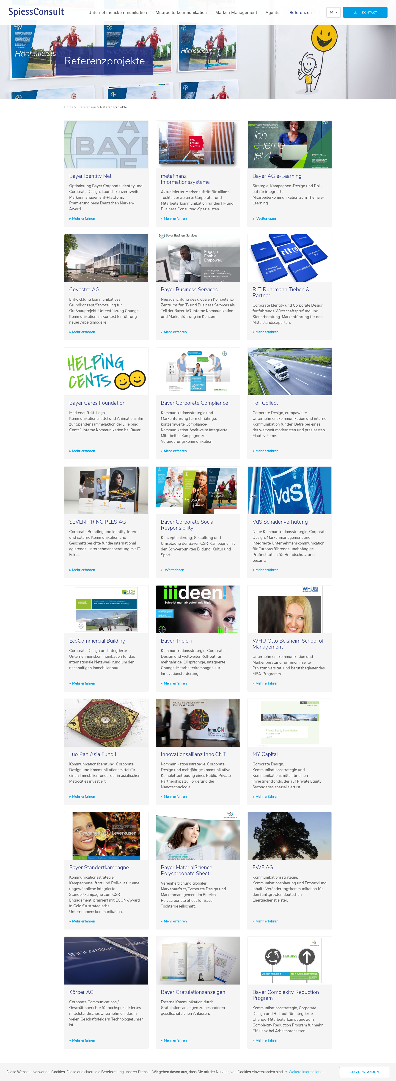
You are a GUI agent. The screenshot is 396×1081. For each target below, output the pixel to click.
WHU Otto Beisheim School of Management (288, 643)
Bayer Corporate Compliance (194, 403)
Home (68, 107)
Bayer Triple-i (176, 640)
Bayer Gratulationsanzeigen (193, 992)
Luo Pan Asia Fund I (92, 754)
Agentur (273, 12)
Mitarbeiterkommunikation (181, 12)
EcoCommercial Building (97, 640)
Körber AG (81, 992)
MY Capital (265, 754)
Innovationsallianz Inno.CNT (193, 754)
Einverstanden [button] (364, 1072)
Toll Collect (265, 403)
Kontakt (369, 12)
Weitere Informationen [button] (306, 1072)
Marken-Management (236, 12)
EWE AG (263, 867)
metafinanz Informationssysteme (185, 179)
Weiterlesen (266, 218)
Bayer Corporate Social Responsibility (187, 524)
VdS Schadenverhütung (280, 521)
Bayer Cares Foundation (97, 403)
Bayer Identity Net (90, 176)
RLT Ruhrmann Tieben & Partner (281, 292)
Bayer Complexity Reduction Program (286, 995)
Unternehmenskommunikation (117, 12)
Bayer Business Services (189, 289)
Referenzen (301, 12)
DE (332, 12)
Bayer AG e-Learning (277, 176)
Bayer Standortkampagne (99, 867)
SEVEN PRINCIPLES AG (97, 521)
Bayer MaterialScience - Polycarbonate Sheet (188, 870)
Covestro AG (84, 289)
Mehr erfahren (83, 218)
